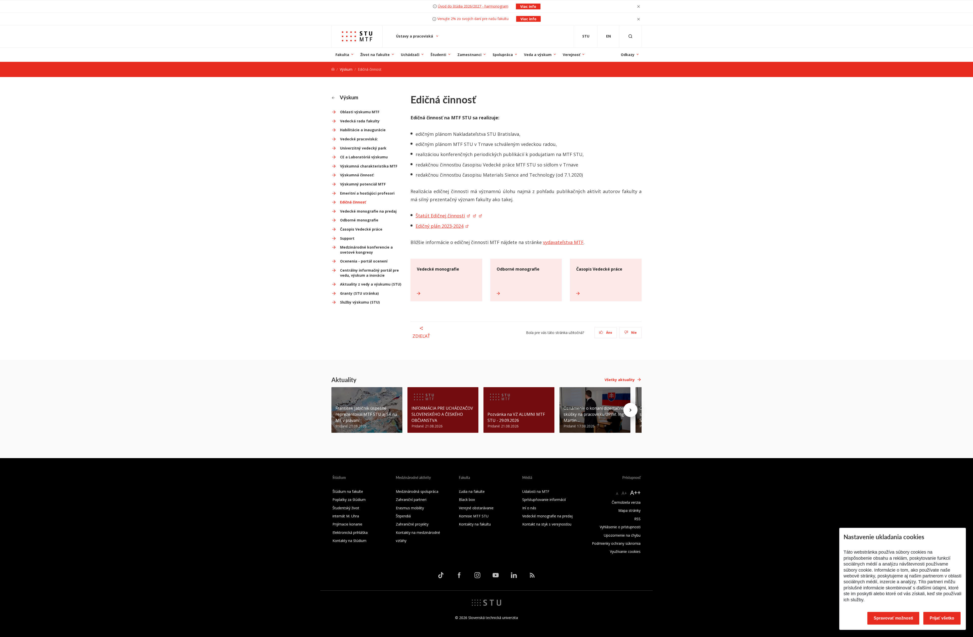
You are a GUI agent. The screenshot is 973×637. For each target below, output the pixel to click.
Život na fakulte (375, 54)
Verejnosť (571, 54)
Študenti (438, 54)
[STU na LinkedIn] (514, 575)
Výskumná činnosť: (357, 175)
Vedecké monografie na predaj (368, 211)
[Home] (332, 69)
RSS (637, 518)
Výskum (346, 69)
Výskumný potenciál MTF (363, 184)
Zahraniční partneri (411, 499)
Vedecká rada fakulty (360, 121)
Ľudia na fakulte (472, 491)
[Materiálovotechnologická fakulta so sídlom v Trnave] (357, 36)
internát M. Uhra (345, 516)
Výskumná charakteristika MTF (368, 166)
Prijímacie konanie (347, 524)
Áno (608, 332)
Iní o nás (529, 507)
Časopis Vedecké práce (361, 229)
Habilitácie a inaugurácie (363, 129)
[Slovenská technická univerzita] (486, 602)
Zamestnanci (469, 54)
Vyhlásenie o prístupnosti (620, 526)
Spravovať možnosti (893, 618)
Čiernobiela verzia (626, 502)
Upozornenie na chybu (622, 535)
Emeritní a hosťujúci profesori (367, 193)
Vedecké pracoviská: (359, 139)
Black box (467, 499)
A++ (635, 492)
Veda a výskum (538, 54)
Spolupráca (503, 54)
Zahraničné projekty (412, 524)
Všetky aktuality (620, 379)
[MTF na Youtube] (495, 575)
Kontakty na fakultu (475, 524)
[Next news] (630, 410)
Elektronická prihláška (350, 532)
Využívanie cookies (625, 551)
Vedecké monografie (438, 269)
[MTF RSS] (532, 575)
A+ (624, 493)
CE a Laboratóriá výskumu (364, 157)
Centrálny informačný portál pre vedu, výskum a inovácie (369, 273)
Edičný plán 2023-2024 (439, 226)
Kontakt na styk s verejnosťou (546, 524)
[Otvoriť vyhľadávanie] (630, 36)
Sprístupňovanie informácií (544, 499)
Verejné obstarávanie (476, 507)
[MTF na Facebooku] (459, 575)
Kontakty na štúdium (349, 540)
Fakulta (342, 54)
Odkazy (627, 54)
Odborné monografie (359, 220)
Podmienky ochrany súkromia (616, 543)
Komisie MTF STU (474, 516)
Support (347, 238)
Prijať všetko (942, 618)
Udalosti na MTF (535, 491)
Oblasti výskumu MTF (359, 111)
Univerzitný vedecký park (363, 148)
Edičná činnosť (353, 202)
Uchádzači (410, 54)
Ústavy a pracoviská (415, 36)
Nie (633, 332)
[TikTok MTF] (441, 575)
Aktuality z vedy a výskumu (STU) (370, 284)
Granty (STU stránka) (359, 293)
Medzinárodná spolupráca (417, 491)
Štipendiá (403, 516)
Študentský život (345, 507)
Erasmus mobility (410, 507)
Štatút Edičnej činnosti (440, 216)
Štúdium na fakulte (347, 491)
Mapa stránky (629, 510)
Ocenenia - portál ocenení (363, 261)
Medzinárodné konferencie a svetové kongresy (366, 250)
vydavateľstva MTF (563, 242)
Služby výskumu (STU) (360, 302)
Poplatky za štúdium (349, 499)
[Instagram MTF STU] (477, 575)
